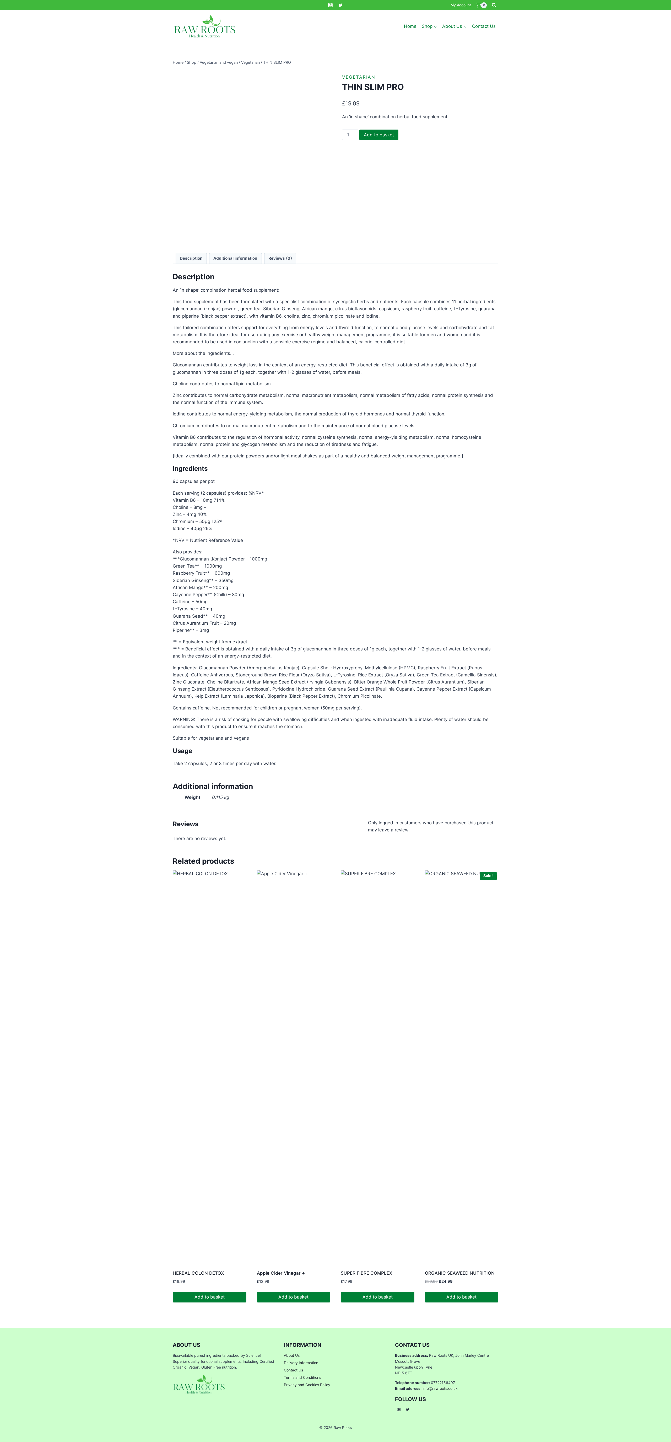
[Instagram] (330, 5)
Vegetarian (358, 77)
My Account (461, 5)
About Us (292, 1355)
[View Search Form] (493, 5)
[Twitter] (340, 5)
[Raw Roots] (205, 26)
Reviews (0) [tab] (280, 258)
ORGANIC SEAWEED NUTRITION (460, 1273)
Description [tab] (191, 258)
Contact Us (484, 26)
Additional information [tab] (235, 258)
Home (410, 26)
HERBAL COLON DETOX (198, 1273)
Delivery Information (301, 1362)
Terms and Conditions (302, 1377)
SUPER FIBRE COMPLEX (366, 1273)
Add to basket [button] (209, 1297)
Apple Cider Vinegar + (281, 1273)
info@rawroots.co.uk (440, 1388)
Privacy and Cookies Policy (307, 1384)
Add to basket (379, 134)
